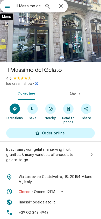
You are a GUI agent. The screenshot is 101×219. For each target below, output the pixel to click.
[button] (50, 192)
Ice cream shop (19, 83)
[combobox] (28, 6)
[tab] (25, 93)
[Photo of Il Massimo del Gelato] (50, 31)
